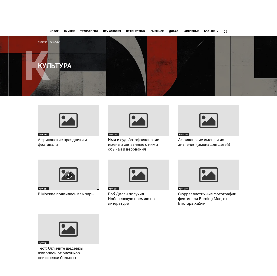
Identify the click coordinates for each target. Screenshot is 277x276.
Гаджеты (100, 71)
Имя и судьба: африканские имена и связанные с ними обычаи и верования (133, 144)
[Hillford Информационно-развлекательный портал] (138, 14)
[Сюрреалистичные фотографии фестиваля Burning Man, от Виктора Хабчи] (208, 175)
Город (112, 71)
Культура (43, 134)
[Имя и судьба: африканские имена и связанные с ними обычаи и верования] (138, 120)
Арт (50, 71)
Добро (133, 71)
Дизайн (122, 71)
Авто (41, 71)
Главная (42, 41)
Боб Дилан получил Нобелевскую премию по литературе (131, 199)
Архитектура (62, 71)
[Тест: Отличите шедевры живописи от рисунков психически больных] (68, 229)
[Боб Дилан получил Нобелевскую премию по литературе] (138, 175)
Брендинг (77, 71)
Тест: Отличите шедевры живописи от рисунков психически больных (60, 253)
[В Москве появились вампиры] (68, 175)
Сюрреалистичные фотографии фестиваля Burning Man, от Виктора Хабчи (207, 199)
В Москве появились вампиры (66, 194)
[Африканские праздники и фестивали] (68, 120)
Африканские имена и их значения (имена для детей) (204, 142)
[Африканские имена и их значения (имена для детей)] (208, 120)
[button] (225, 31)
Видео (89, 71)
